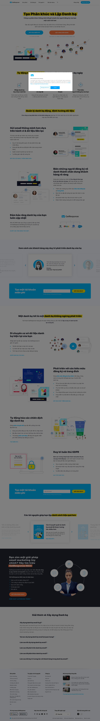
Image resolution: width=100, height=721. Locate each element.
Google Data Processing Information (41, 83)
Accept (55, 87)
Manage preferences (45, 87)
